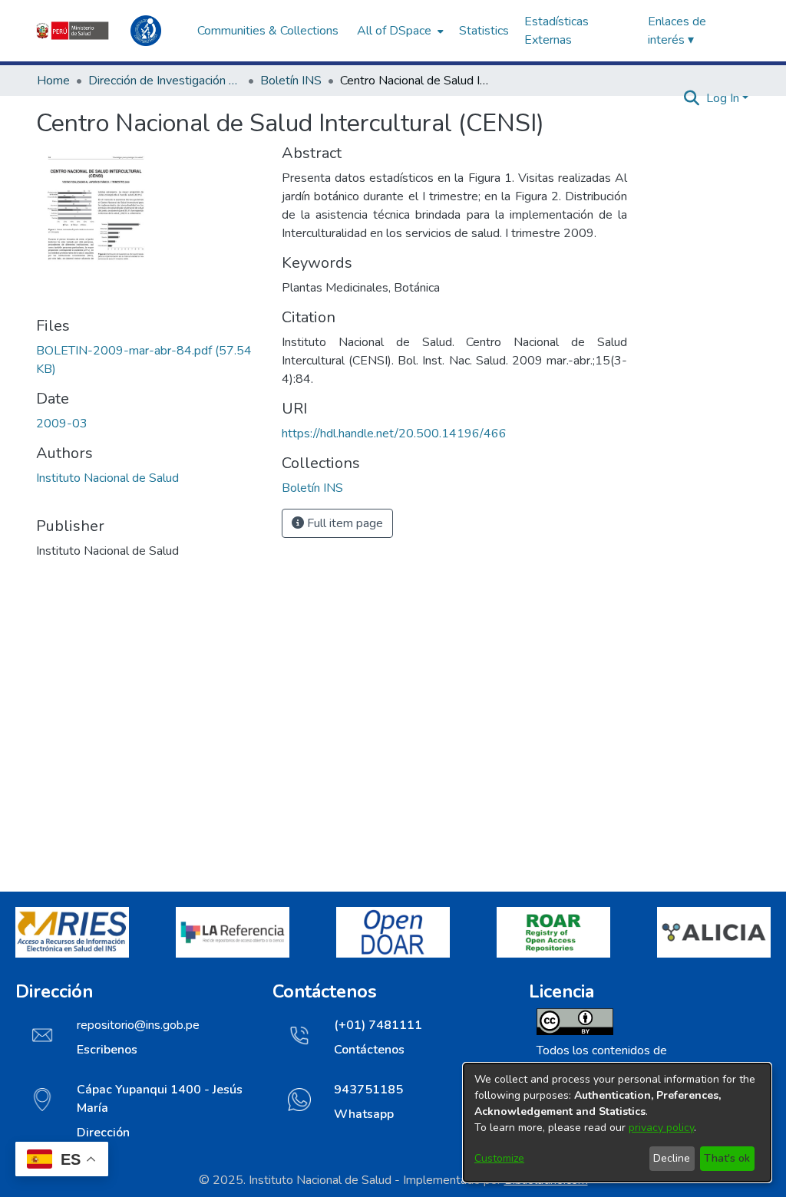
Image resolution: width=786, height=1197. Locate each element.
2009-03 (62, 423)
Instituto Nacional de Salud (107, 478)
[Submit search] (692, 98)
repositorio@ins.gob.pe (138, 1025)
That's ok (727, 1158)
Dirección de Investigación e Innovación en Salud (165, 80)
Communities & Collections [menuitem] (268, 30)
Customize (499, 1158)
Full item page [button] (343, 523)
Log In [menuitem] (722, 98)
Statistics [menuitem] (484, 30)
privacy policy (661, 1127)
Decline (671, 1158)
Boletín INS (291, 80)
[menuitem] (399, 30)
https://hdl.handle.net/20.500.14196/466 (394, 433)
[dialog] (617, 1122)
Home (53, 80)
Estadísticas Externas (556, 30)
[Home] (109, 30)
